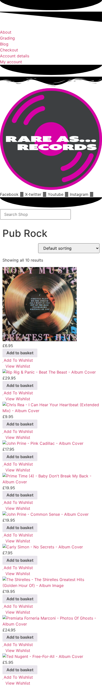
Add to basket (19, 352)
